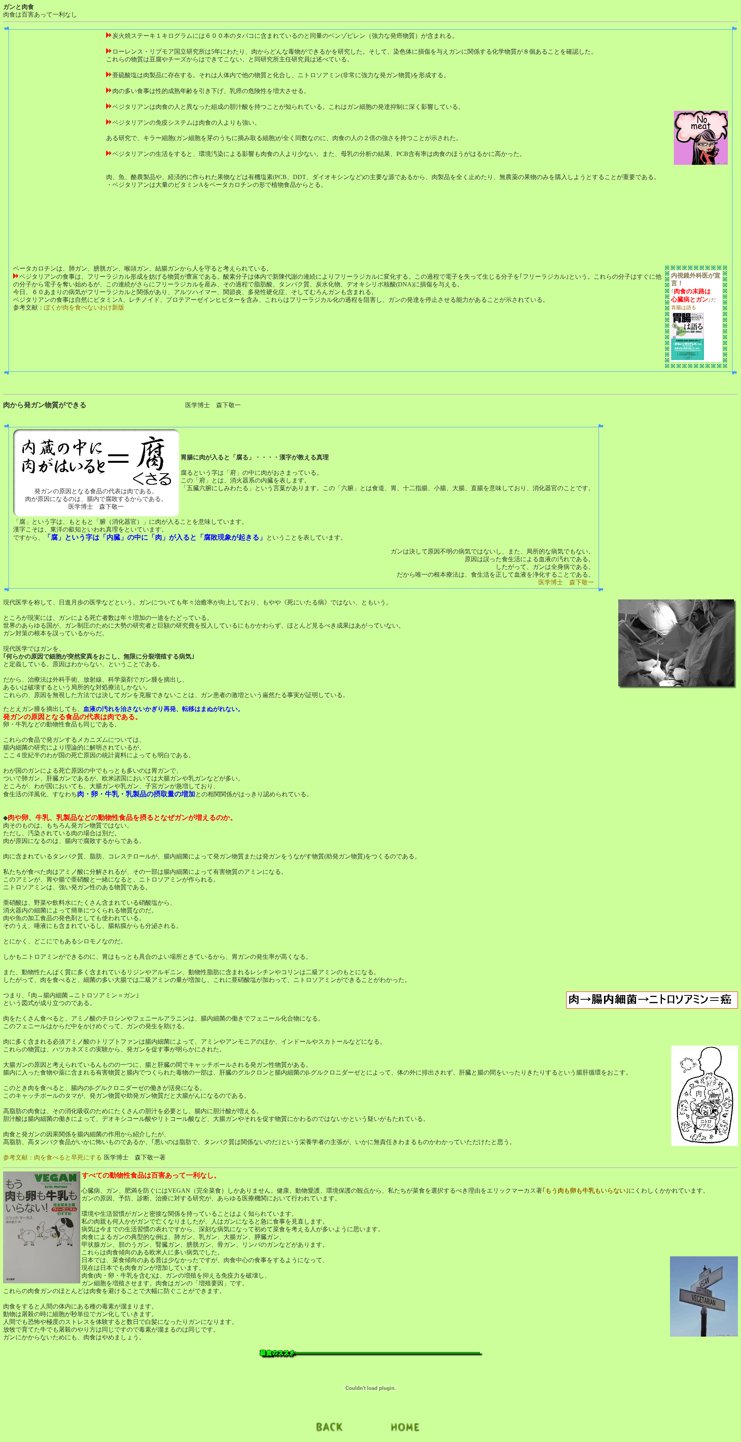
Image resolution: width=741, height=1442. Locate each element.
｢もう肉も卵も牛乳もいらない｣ (585, 1190)
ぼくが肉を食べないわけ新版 (84, 307)
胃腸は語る (683, 307)
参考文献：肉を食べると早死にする (52, 1157)
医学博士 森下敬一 (566, 582)
